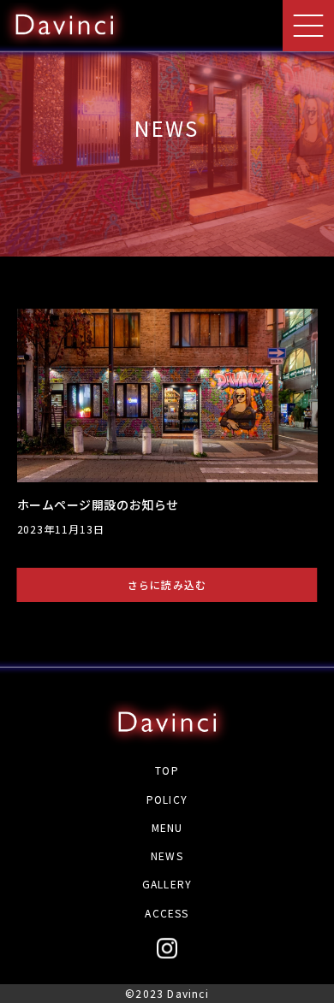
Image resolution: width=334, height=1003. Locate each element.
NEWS (167, 855)
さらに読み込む (167, 584)
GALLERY (167, 883)
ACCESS (166, 913)
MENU (167, 827)
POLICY (167, 799)
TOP (167, 770)
